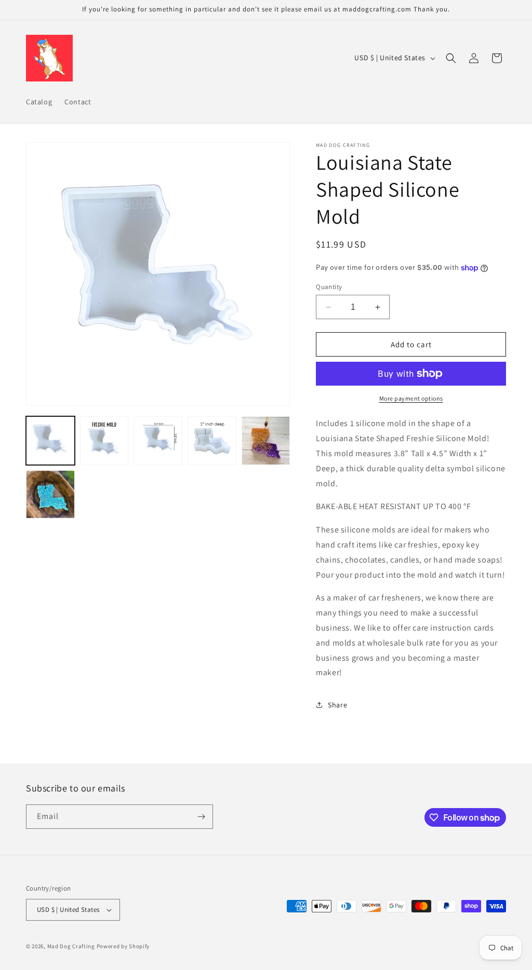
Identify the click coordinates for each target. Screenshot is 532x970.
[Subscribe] (201, 816)
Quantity (329, 286)
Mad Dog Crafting (71, 946)
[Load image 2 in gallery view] (104, 440)
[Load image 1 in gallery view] (50, 440)
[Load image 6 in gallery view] (50, 494)
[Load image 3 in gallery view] (158, 440)
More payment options (411, 398)
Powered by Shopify (123, 946)
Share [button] (337, 704)
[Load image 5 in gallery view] (266, 440)
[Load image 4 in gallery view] (212, 440)
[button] (451, 58)
